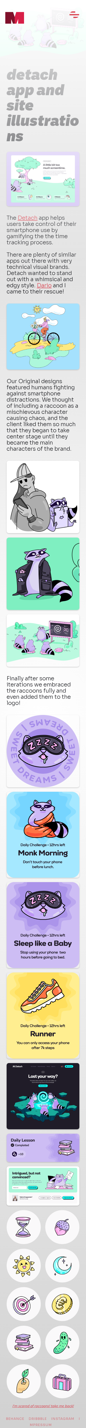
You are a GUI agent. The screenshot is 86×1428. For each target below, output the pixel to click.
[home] (10, 23)
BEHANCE (15, 1419)
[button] (74, 16)
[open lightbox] (43, 337)
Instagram (62, 1419)
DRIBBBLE (38, 1419)
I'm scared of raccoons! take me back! (43, 1406)
